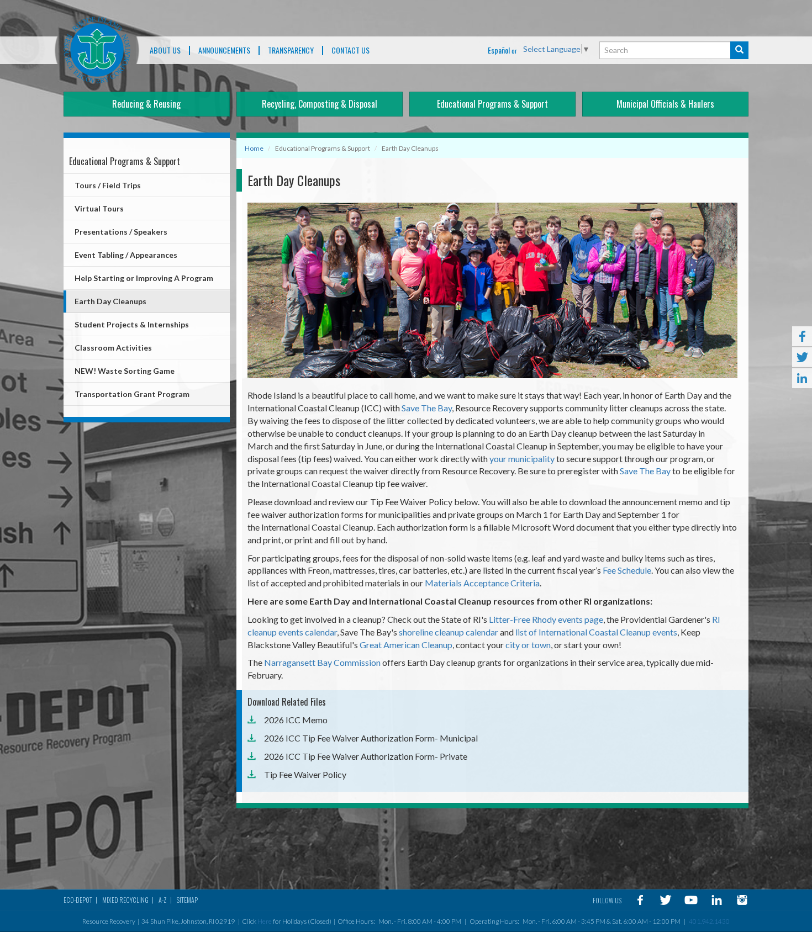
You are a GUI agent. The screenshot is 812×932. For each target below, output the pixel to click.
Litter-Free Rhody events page (546, 619)
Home (254, 148)
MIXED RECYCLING (125, 899)
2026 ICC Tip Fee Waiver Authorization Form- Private (365, 756)
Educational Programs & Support (492, 103)
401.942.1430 (709, 921)
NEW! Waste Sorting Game (125, 370)
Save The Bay (427, 408)
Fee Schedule (627, 570)
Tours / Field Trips (108, 185)
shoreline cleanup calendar (448, 632)
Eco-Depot (78, 899)
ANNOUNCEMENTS (224, 50)
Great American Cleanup (406, 644)
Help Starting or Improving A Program (144, 278)
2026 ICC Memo (296, 719)
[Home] (97, 50)
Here (264, 921)
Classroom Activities (113, 347)
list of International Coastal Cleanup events (596, 632)
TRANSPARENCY (291, 50)
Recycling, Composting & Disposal (319, 103)
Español (499, 50)
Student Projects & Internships (132, 324)
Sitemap (187, 899)
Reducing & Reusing (146, 103)
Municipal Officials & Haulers (665, 103)
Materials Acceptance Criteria (482, 583)
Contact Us (350, 50)
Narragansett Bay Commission (322, 662)
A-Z (163, 899)
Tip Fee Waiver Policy (305, 774)
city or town (528, 644)
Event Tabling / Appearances (126, 255)
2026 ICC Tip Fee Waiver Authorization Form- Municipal (371, 738)
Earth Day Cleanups (110, 301)
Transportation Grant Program (132, 394)
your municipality (522, 458)
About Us (165, 50)
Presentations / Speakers (121, 231)
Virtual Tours (99, 208)
